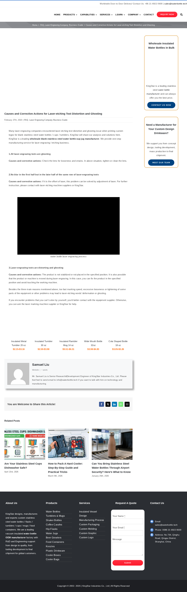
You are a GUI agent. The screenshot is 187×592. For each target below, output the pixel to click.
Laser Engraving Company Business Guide (48, 120)
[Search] (181, 14)
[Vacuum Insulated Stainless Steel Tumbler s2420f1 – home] (19, 320)
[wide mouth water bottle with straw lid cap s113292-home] (93, 320)
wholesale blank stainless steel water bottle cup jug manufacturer (64, 139)
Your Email (118, 527)
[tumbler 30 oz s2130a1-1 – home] (44, 320)
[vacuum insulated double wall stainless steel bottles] (161, 57)
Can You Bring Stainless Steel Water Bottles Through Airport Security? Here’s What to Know (111, 468)
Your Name (118, 516)
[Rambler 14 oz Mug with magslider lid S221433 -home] (68, 320)
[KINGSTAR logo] (17, 12)
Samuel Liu (40, 364)
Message (117, 539)
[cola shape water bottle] (118, 320)
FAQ (26, 120)
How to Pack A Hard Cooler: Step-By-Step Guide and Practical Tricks (65, 468)
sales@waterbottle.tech (175, 3)
